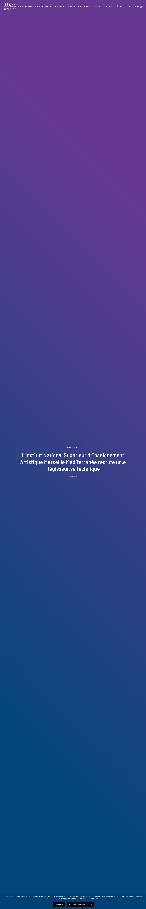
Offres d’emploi (73, 447)
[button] (139, 6)
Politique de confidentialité (80, 904)
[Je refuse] (143, 901)
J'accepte (59, 904)
